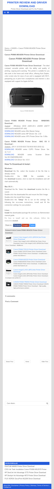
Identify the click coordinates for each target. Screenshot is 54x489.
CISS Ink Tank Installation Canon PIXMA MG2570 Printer (25, 469)
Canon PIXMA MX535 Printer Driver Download (29, 259)
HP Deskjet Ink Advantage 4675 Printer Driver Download (25, 475)
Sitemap (33, 485)
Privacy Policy (24, 485)
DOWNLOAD (9, 131)
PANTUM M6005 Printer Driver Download (19, 466)
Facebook (17, 225)
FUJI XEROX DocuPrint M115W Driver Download (22, 479)
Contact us (7, 487)
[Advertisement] (23, 30)
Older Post (45, 361)
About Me (7, 485)
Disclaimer (15, 485)
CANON (14, 48)
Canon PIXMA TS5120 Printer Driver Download (29, 249)
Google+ (25, 225)
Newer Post (9, 361)
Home (7, 48)
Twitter (32, 225)
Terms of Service (42, 485)
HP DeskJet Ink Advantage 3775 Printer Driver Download (25, 472)
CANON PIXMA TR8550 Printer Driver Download (30, 282)
